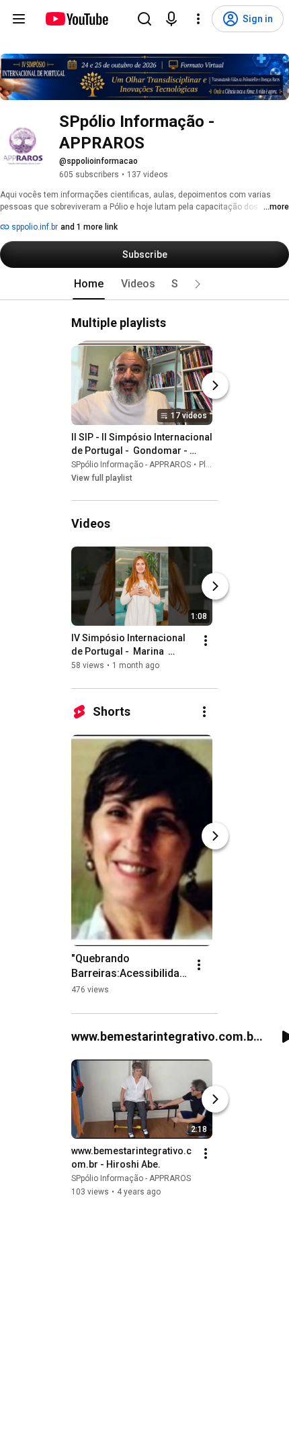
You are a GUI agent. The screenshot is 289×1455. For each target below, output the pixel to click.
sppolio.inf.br (33, 227)
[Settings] (198, 19)
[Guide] (19, 19)
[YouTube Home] (76, 19)
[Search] (144, 19)
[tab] (89, 284)
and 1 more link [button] (89, 227)
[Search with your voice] (171, 18)
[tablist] (144, 284)
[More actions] (205, 641)
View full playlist (101, 478)
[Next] (215, 385)
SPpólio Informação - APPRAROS (131, 464)
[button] (197, 284)
